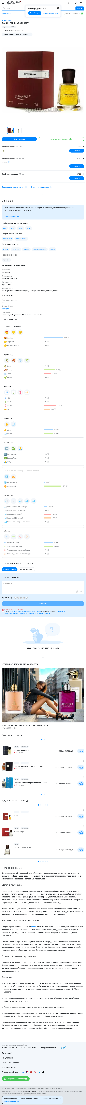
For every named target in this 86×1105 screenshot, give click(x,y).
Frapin (33, 927)
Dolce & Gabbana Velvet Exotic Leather (29, 766)
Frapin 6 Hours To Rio (22, 848)
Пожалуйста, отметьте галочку (12, 609)
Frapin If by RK (20, 832)
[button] (4, 130)
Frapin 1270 (19, 815)
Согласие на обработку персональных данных (25, 611)
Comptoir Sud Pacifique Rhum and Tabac (30, 783)
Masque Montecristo (22, 750)
